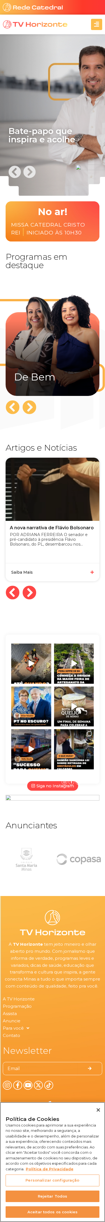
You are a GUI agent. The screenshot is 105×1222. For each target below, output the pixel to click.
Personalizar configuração (52, 1180)
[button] (14, 171)
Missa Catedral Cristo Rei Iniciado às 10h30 (48, 229)
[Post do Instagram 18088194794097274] (31, 707)
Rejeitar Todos (52, 1196)
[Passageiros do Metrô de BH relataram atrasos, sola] (31, 749)
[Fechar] (98, 1110)
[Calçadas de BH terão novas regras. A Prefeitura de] (74, 749)
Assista (10, 1013)
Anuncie (11, 1020)
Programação (17, 1006)
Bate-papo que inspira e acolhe (41, 135)
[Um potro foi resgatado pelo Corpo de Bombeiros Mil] (31, 664)
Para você (13, 1028)
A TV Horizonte (19, 999)
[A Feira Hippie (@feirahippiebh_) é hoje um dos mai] (74, 664)
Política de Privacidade (49, 1169)
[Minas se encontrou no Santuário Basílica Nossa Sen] (74, 707)
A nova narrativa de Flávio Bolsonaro (52, 527)
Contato (11, 1035)
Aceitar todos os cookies (52, 1212)
